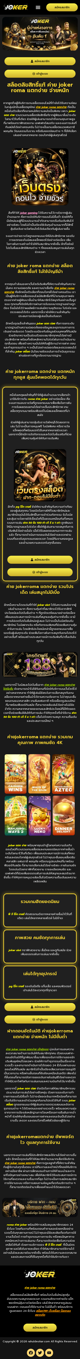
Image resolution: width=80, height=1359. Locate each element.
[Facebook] (31, 1353)
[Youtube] (49, 1353)
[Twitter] (40, 1353)
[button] (38, 7)
